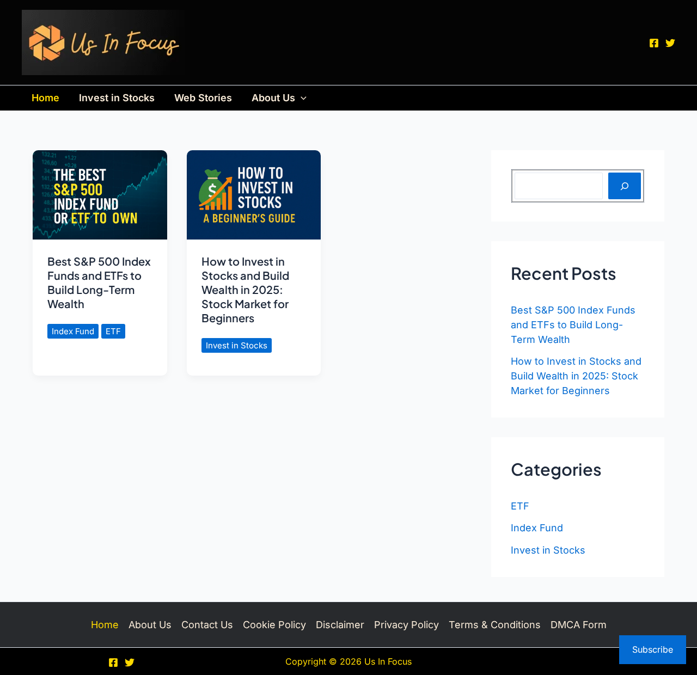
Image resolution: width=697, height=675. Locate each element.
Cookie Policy (274, 624)
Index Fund (73, 331)
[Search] (624, 186)
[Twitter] (670, 43)
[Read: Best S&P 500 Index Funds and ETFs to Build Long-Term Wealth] (100, 194)
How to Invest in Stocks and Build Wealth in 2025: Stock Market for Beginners (245, 289)
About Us (273, 97)
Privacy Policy (406, 624)
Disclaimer (340, 624)
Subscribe (652, 649)
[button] (301, 98)
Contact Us (207, 624)
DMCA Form (579, 624)
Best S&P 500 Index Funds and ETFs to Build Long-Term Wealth (99, 282)
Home (45, 97)
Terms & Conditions (495, 624)
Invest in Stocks (117, 97)
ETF (113, 331)
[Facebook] (654, 43)
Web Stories (203, 97)
